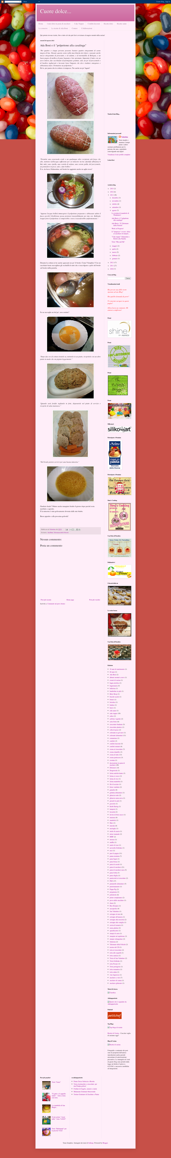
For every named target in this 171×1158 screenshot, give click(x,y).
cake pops (113, 710)
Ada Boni (50, 533)
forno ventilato (114, 787)
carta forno (113, 721)
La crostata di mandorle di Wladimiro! (120, 214)
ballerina (112, 688)
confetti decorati (115, 744)
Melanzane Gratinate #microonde (84, 1091)
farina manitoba (115, 781)
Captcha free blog (119, 123)
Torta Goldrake (115, 961)
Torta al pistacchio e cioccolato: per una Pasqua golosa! (85, 1085)
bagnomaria (113, 686)
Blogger (105, 1143)
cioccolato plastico (116, 727)
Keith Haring (114, 806)
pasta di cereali (114, 864)
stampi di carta (114, 933)
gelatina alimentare (116, 792)
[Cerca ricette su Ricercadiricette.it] (115, 1027)
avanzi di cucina (115, 680)
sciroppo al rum (115, 914)
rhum (111, 903)
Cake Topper (79, 23)
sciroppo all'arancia (116, 917)
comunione (113, 738)
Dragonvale (113, 770)
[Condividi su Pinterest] (79, 529)
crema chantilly (115, 752)
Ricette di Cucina (113, 1033)
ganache (112, 790)
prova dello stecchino (117, 900)
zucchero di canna (115, 980)
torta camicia (114, 955)
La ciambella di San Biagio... (58, 1106)
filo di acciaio (114, 784)
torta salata (113, 972)
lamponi (112, 809)
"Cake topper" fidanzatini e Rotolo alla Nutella (120, 238)
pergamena (113, 892)
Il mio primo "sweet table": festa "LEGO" (59, 1118)
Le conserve (43, 28)
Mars (111, 823)
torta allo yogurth (115, 953)
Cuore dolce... (55, 11)
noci (111, 850)
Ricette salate (122, 23)
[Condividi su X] (75, 529)
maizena (112, 817)
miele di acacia (114, 831)
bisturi (112, 699)
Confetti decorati (94, 23)
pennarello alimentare (117, 884)
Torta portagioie (115, 966)
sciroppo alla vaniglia (117, 922)
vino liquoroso (114, 975)
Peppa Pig (113, 889)
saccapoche (113, 908)
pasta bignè (113, 859)
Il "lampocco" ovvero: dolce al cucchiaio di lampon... (121, 232)
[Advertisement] (119, 75)
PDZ (111, 881)
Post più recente (46, 600)
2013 (112, 195)
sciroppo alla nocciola (117, 919)
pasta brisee (113, 862)
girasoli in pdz (114, 801)
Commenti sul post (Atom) (56, 604)
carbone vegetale (115, 719)
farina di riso (114, 779)
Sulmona (113, 942)
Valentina (124, 137)
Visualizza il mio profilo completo (119, 154)
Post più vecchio (94, 600)
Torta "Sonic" (56, 1082)
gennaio (115, 258)
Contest (74, 28)
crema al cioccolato (116, 749)
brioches (112, 702)
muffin (112, 842)
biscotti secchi (114, 697)
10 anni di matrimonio (117, 669)
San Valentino (114, 911)
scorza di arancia (115, 925)
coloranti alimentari (116, 735)
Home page (70, 600)
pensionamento (114, 886)
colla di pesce (114, 730)
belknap (90, 1143)
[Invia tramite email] (70, 529)
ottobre (114, 204)
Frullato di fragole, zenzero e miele (85, 1089)
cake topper (113, 713)
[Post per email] (66, 529)
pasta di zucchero (115, 867)
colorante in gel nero (116, 732)
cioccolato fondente (116, 724)
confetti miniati (115, 746)
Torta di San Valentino (117, 958)
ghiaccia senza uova (116, 798)
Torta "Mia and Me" (118, 242)
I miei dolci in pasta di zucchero (58, 23)
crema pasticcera (115, 757)
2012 (112, 262)
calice (111, 716)
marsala (112, 826)
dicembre (115, 198)
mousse (112, 839)
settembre (115, 207)
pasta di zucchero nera (117, 870)
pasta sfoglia (114, 875)
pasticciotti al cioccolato (118, 878)
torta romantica (115, 969)
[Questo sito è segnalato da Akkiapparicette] (119, 1004)
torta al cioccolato (115, 950)
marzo (114, 252)
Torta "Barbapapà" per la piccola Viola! (59, 1129)
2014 (112, 192)
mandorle (113, 820)
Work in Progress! (118, 228)
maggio (114, 246)
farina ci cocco (114, 776)
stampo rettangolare (116, 939)
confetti (112, 741)
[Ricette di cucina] (115, 1018)
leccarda (112, 812)
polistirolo (113, 895)
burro (111, 708)
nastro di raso (114, 845)
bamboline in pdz (115, 691)
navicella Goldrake (116, 848)
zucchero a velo (115, 977)
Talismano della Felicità (61, 533)
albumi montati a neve (117, 677)
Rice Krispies (114, 906)
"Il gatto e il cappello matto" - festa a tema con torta (59, 1096)
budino (112, 705)
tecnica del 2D (114, 947)
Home (41, 23)
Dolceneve (113, 768)
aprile (114, 249)
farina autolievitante (116, 773)
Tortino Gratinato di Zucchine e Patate (86, 1094)
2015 (112, 188)
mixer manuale (114, 834)
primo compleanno (116, 897)
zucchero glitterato (116, 983)
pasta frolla (113, 873)
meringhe (113, 828)
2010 (112, 269)
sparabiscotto (114, 930)
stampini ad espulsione (117, 936)
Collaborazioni (86, 28)
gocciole (112, 804)
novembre (115, 201)
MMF (111, 837)
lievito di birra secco (116, 815)
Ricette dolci (108, 23)
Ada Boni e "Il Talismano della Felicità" (120, 224)
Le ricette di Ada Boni (59, 28)
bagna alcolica (114, 683)
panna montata (114, 856)
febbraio (115, 255)
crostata (112, 760)
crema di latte (114, 755)
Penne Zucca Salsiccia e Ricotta (84, 1081)
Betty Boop (113, 694)
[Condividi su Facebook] (77, 529)
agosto (114, 210)
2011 (112, 265)
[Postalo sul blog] (73, 529)
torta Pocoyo (114, 964)
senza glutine (114, 928)
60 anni (112, 672)
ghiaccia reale (114, 795)
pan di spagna (114, 853)
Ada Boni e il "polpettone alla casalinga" (120, 219)
